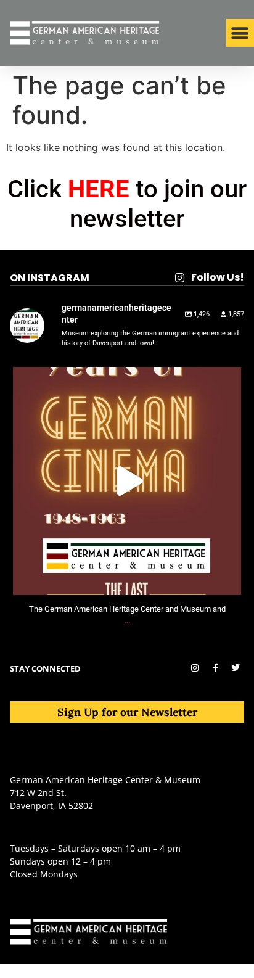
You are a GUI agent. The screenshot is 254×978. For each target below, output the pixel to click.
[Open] (127, 481)
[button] (240, 33)
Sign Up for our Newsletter (127, 712)
